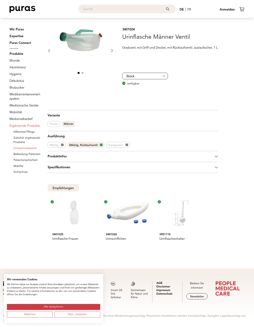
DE (182, 9)
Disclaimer (163, 286)
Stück (130, 76)
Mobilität (16, 112)
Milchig (54, 145)
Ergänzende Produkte (25, 126)
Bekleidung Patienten (26, 154)
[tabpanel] (133, 224)
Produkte (16, 54)
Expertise (16, 36)
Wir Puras (17, 29)
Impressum (163, 290)
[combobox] (127, 9)
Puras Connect (20, 43)
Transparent (115, 145)
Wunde (15, 60)
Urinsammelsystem (25, 148)
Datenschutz (164, 293)
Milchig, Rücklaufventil (83, 145)
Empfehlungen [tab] (63, 188)
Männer (68, 124)
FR (189, 9)
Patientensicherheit (25, 160)
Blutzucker (17, 87)
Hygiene (16, 74)
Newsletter (197, 296)
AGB (159, 283)
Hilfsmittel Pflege (24, 132)
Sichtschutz (20, 172)
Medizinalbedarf (21, 119)
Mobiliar (18, 166)
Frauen (53, 124)
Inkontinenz (18, 67)
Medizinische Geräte (24, 105)
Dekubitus (17, 81)
